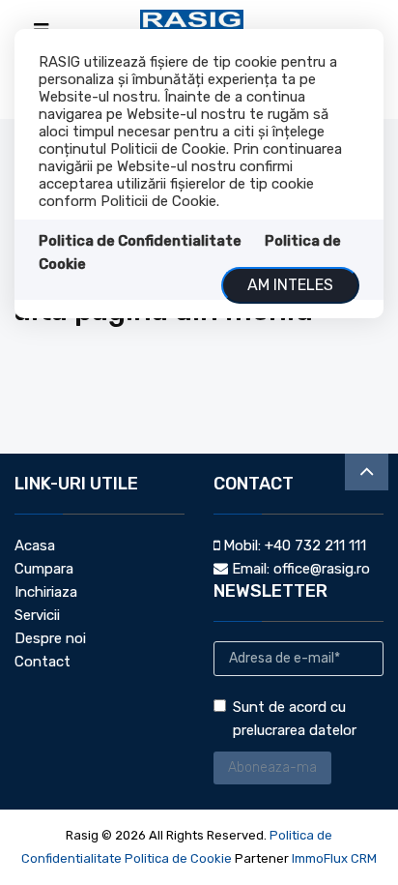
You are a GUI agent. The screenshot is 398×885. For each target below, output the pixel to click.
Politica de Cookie (178, 858)
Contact (42, 661)
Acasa (34, 545)
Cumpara (43, 568)
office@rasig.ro (321, 568)
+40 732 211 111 (315, 545)
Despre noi (50, 638)
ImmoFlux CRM (334, 858)
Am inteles (290, 285)
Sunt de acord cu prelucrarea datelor (294, 718)
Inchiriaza (45, 592)
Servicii (37, 615)
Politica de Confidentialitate (140, 241)
